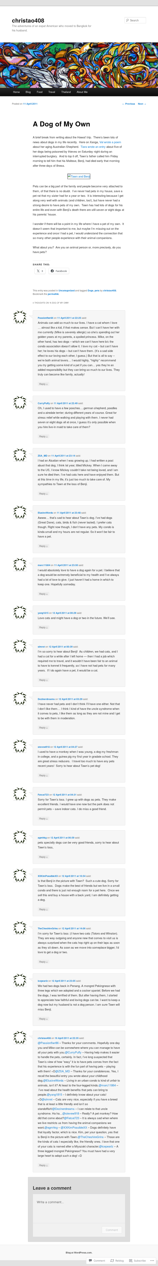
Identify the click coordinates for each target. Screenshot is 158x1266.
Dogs (90, 290)
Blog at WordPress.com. (79, 1252)
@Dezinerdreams (63, 1109)
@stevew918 (70, 1113)
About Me (82, 92)
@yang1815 (54, 1094)
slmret (41, 646)
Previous (128, 103)
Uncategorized (67, 290)
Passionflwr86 (45, 318)
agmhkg (42, 837)
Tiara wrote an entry (93, 147)
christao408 (28, 20)
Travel (51, 92)
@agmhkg (51, 1127)
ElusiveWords (45, 512)
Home (16, 92)
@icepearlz (106, 1146)
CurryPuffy (44, 403)
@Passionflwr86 (48, 1043)
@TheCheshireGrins (91, 1137)
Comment (112, 1230)
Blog (28, 92)
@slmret (47, 1099)
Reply (43, 383)
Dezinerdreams (46, 699)
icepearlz (43, 981)
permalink (53, 294)
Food (39, 92)
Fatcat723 (43, 794)
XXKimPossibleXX (48, 876)
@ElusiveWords (53, 1080)
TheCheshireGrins (48, 928)
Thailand (66, 92)
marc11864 (44, 565)
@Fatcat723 (71, 1118)
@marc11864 (107, 1085)
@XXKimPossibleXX (74, 1127)
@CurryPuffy (73, 1052)
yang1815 (43, 613)
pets (97, 290)
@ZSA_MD (62, 1071)
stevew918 (44, 747)
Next (142, 103)
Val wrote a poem (110, 142)
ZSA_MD (42, 455)
